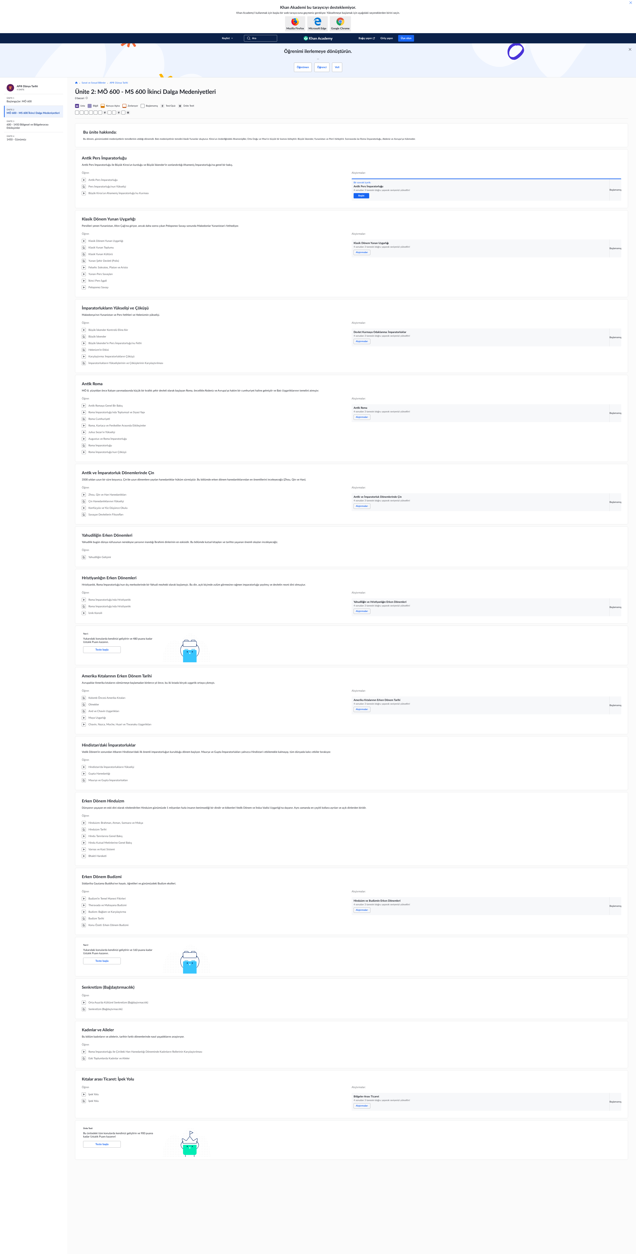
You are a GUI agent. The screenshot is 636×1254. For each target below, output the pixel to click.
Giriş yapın (386, 38)
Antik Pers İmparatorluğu (104, 158)
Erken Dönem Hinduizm (103, 801)
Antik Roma (92, 384)
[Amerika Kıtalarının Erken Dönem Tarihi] (109, 113)
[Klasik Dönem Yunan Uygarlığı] (82, 113)
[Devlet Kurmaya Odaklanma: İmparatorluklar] (86, 113)
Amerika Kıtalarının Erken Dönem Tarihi (117, 676)
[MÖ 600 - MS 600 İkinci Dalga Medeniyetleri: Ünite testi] (128, 113)
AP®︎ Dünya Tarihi (119, 83)
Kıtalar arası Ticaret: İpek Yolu (108, 1079)
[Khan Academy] (318, 38)
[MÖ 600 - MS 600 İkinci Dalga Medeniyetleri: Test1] (105, 113)
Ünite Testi (88, 1128)
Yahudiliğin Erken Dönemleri (107, 535)
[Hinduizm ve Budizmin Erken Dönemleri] (114, 113)
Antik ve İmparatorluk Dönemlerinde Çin (118, 473)
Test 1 (85, 634)
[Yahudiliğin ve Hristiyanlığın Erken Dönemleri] (100, 113)
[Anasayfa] (76, 83)
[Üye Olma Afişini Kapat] (630, 49)
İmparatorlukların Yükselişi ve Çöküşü (115, 308)
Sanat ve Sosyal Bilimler (94, 83)
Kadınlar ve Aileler (98, 1030)
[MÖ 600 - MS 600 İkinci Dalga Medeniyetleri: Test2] (119, 113)
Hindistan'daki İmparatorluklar (109, 745)
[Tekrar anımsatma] (630, 2)
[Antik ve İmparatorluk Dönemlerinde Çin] (96, 113)
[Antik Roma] (91, 113)
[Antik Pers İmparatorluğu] (77, 113)
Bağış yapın (365, 38)
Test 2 (85, 945)
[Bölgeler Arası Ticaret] (123, 113)
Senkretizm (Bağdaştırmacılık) (108, 987)
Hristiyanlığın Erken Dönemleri (109, 578)
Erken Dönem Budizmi (102, 877)
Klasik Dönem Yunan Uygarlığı (108, 219)
